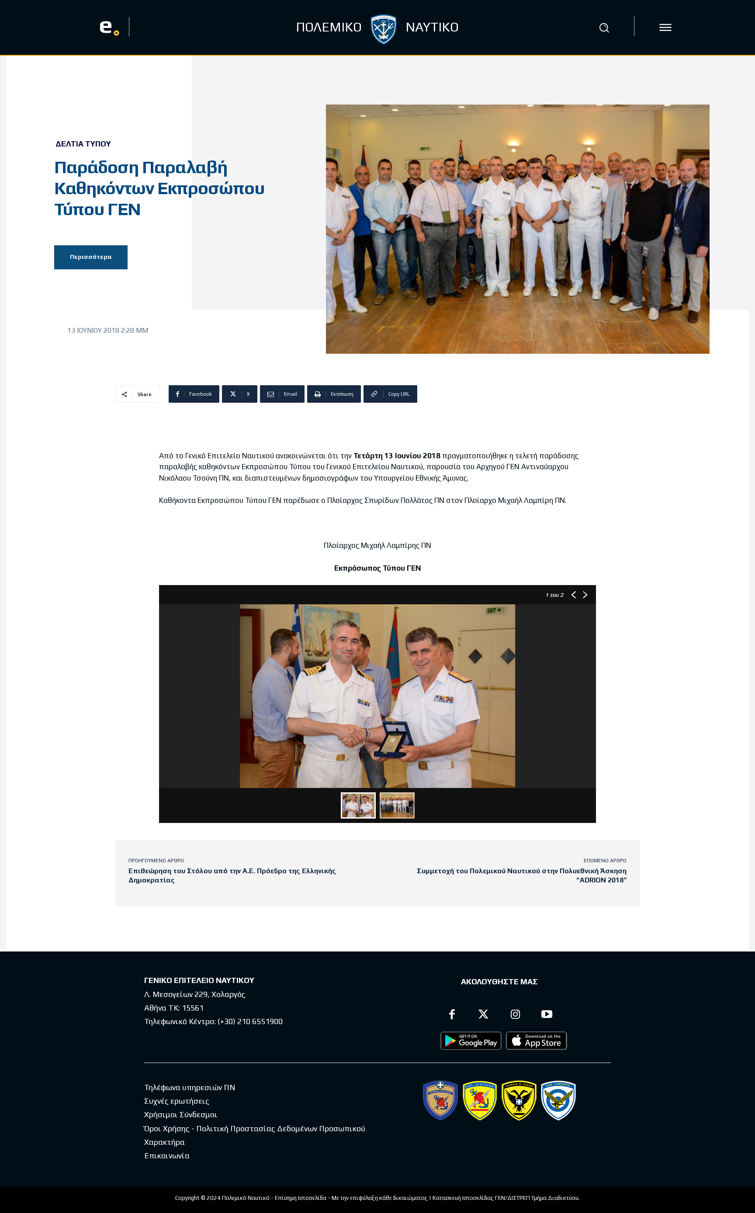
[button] (604, 27)
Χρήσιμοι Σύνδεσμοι (181, 1114)
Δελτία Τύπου (83, 144)
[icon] (665, 27)
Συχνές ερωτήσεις (176, 1100)
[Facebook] (452, 1015)
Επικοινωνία (167, 1155)
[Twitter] (484, 1015)
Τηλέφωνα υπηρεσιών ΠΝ (190, 1087)
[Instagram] (515, 1015)
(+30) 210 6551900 (250, 1021)
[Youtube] (547, 1015)
